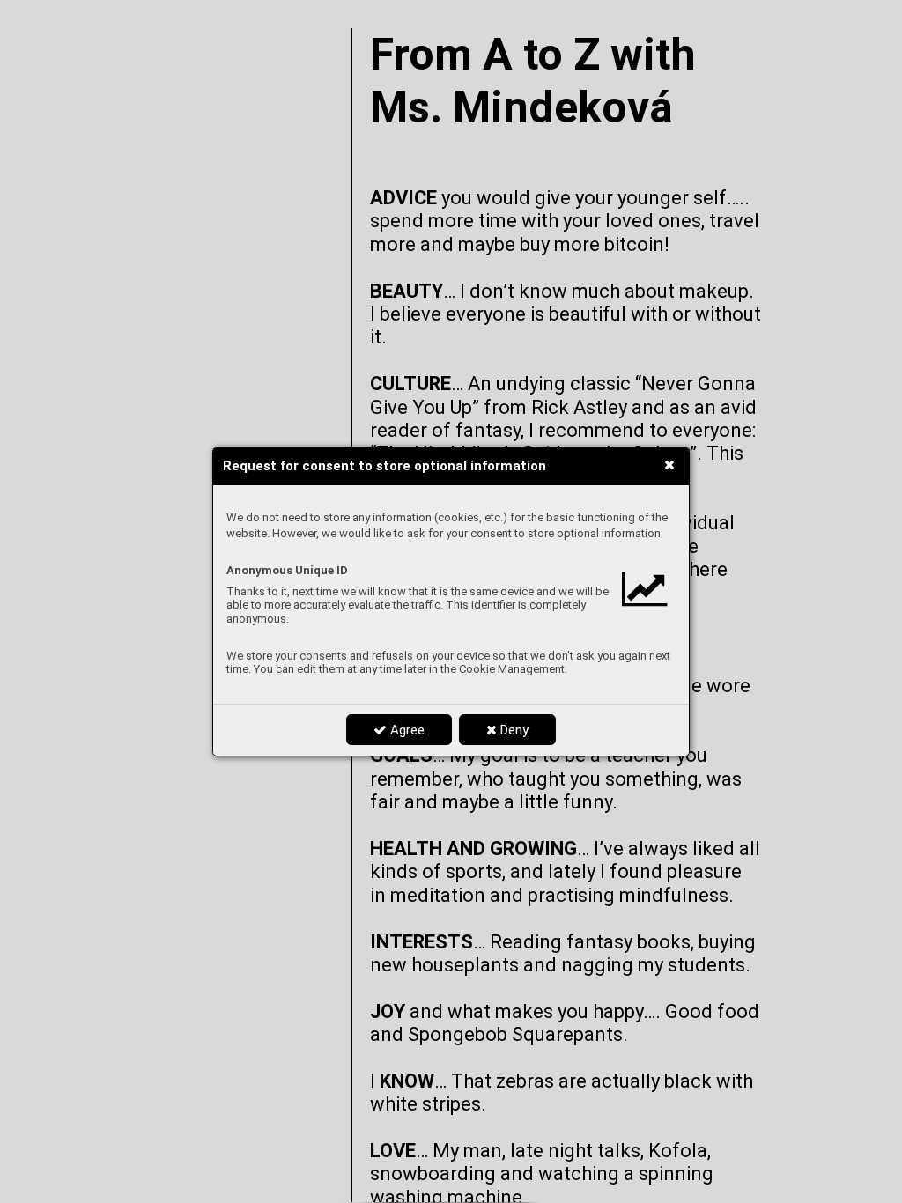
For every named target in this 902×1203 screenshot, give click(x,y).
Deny (513, 730)
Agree (406, 730)
